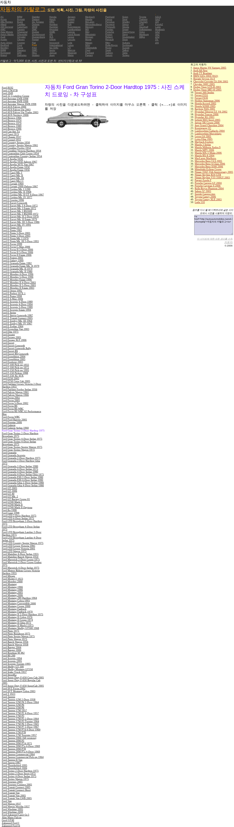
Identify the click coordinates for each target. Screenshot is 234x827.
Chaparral (22, 32)
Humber (53, 24)
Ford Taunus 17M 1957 (14, 710)
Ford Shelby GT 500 (13, 666)
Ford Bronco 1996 (11, 128)
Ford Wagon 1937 (11, 803)
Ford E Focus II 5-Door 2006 (17, 252)
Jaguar (53, 52)
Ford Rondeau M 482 (13, 652)
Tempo (125, 55)
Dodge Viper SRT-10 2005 (207, 89)
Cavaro (21, 29)
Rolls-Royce (111, 45)
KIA (70, 24)
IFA (51, 34)
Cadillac (21, 24)
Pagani (89, 55)
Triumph (143, 22)
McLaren (89, 22)
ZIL (157, 39)
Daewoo (21, 50)
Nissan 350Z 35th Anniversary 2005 (214, 172)
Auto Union (6, 42)
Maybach (90, 17)
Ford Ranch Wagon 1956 (15, 641)
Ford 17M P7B (10, 90)
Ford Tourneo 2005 (12, 781)
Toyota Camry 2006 (205, 196)
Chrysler (21, 37)
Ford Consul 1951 (11, 139)
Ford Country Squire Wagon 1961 (20, 145)
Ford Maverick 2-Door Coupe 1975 (21, 559)
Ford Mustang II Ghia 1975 (16, 622)
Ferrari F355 (201, 95)
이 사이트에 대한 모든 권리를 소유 (214, 239)
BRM (19, 17)
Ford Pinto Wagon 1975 (14, 639)
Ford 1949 (7, 93)
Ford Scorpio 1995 (12, 661)
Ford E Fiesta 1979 (12, 227)
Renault (109, 39)
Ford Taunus (8, 696)
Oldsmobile (91, 47)
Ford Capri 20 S (10, 134)
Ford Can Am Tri (11, 131)
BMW (3, 50)
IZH (157, 22)
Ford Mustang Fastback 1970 (17, 611)
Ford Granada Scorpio (13, 455)
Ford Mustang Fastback (14, 609)
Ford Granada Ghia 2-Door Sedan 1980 (23, 482)
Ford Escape (8, 334)
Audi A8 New (200, 70)
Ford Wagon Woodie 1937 (16, 806)
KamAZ (159, 24)
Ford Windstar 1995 (12, 809)
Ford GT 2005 (9, 488)
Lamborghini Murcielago (208, 133)
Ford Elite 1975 (10, 331)
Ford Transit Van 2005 (14, 795)
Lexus (71, 37)
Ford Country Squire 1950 (16, 142)
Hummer (53, 27)
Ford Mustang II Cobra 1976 (17, 617)
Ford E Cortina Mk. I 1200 (16, 189)
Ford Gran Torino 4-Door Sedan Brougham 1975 (19, 443)
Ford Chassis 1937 (11, 137)
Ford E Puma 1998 (12, 296)
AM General (6, 27)
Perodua (109, 22)
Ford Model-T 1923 (12, 578)
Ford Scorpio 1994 (12, 658)
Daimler (36, 17)
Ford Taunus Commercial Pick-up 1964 (23, 757)
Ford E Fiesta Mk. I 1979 (15, 238)
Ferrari (35, 39)
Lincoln (71, 39)
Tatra (125, 52)
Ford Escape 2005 (11, 337)
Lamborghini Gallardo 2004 (210, 130)
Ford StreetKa (9, 674)
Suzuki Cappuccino (205, 194)
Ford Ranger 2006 (11, 650)
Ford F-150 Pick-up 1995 (15, 370)
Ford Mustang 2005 (12, 592)
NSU (87, 45)
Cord (19, 45)
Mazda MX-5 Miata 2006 (208, 152)
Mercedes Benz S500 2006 (209, 166)
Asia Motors (6, 32)
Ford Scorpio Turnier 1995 (16, 663)
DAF (19, 52)
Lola (70, 42)
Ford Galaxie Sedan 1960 (15, 427)
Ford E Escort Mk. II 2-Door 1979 (20, 216)
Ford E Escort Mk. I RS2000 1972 (20, 213)
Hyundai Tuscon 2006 (206, 114)
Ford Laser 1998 (10, 512)
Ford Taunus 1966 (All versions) (19, 737)
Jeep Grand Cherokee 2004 (209, 125)
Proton (108, 34)
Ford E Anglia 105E (12, 159)
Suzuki (125, 47)
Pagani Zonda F (203, 180)
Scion (125, 17)
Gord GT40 (8, 820)
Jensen (71, 17)
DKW (34, 27)
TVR (141, 24)
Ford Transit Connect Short (16, 790)
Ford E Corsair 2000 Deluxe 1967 (20, 186)
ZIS (157, 42)
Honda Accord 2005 (205, 103)
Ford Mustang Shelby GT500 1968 (20, 628)
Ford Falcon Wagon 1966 (15, 394)
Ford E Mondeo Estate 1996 (17, 279)
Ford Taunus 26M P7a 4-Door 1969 (21, 751)
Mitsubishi (90, 34)
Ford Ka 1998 (9, 510)
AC (2, 17)
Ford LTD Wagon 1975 (14, 551)
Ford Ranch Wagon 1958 (15, 644)
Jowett (71, 19)
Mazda (88, 19)
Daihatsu (22, 55)
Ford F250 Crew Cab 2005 (16, 381)
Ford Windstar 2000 (12, 812)
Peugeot (109, 24)
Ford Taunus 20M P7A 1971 (17, 743)
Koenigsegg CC (203, 128)
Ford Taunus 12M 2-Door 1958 (18, 699)
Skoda (125, 27)
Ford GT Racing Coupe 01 (16, 499)
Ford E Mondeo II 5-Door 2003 (19, 285)
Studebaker (128, 37)
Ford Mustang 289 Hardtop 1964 (19, 598)
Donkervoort (38, 34)
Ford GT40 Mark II (12, 504)
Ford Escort (8, 342)
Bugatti (21, 19)
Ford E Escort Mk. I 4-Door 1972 (20, 205)
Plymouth (110, 27)
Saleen (109, 52)
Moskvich (160, 29)
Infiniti (52, 39)
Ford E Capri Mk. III (13, 178)
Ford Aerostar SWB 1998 (15, 101)
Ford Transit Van (11, 792)
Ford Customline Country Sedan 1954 (22, 156)
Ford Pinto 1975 (10, 630)
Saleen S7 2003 (203, 191)
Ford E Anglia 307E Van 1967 (18, 164)
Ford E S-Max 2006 (12, 298)
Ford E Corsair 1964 (13, 183)
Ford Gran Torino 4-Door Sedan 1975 (22, 438)
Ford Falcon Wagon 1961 (15, 392)
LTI (69, 47)
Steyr (125, 34)
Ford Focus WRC (11, 416)
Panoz (108, 19)
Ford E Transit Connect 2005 (17, 318)
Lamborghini (74, 29)
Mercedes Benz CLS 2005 (208, 161)
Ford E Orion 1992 (12, 290)
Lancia (71, 32)
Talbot (125, 50)
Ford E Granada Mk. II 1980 (17, 271)
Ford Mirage (8, 576)
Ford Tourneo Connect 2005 (17, 784)
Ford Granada (9, 452)
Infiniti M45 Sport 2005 (207, 119)
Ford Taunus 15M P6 (13, 707)
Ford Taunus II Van (12, 759)
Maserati (72, 52)
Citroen (21, 39)
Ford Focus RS (9, 405)
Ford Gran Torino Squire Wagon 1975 (22, 447)
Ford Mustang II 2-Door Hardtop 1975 (22, 614)
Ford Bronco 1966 (11, 117)
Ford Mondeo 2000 (12, 581)
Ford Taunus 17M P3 (13, 716)
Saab (108, 50)
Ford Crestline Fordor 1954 (16, 148)
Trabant (143, 19)
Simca (125, 24)
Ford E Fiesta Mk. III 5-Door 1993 (20, 241)
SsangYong (128, 32)
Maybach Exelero (204, 141)
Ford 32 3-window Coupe (15, 95)
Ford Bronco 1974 (11, 120)
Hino (34, 52)
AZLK (158, 17)
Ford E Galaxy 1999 (13, 260)
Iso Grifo (53, 47)
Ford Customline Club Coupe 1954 (20, 153)
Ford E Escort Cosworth (14, 202)
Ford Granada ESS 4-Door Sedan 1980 (22, 480)
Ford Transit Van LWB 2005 (17, 798)
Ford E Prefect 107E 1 (14, 293)
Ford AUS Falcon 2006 (14, 106)
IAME (52, 32)
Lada (158, 27)
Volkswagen (145, 29)
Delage (36, 24)
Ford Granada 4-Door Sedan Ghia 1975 (23, 474)
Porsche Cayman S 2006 (208, 185)
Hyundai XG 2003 (204, 117)
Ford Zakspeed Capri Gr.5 (15, 814)
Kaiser (71, 22)
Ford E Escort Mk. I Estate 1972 (19, 208)
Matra (71, 55)
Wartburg (144, 34)
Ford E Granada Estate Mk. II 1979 (20, 266)
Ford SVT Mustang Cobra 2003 (18, 691)
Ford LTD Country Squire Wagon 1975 (22, 543)
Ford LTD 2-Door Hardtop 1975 (19, 515)
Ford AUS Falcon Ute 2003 (16, 109)
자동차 (228, 242)
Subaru (126, 42)
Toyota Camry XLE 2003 (208, 199)
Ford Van (7, 801)
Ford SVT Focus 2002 (13, 688)
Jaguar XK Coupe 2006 (207, 122)
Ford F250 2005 (10, 378)
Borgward (5, 52)
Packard (89, 52)
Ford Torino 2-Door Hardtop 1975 (20, 770)
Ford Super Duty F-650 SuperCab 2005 (23, 685)
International (56, 45)
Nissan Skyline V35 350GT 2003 (212, 177)
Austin (3, 39)
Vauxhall (143, 27)
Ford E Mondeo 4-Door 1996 (17, 274)
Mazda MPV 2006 (204, 150)
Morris (88, 39)
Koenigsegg (74, 27)
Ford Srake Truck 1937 (14, 672)
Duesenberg (38, 37)
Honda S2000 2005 (205, 106)
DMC (34, 29)
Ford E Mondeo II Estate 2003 (18, 287)
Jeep (52, 55)
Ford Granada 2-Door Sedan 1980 (20, 466)
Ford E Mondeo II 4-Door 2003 (19, 282)
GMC (34, 50)
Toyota (142, 17)
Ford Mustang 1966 (12, 587)
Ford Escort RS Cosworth (15, 353)
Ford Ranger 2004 (11, 647)
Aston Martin (7, 34)
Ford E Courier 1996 (13, 200)
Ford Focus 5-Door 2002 (15, 403)
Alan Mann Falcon (11, 817)
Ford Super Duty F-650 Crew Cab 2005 (23, 677)
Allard (3, 24)
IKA (51, 37)
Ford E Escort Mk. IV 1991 (16, 224)
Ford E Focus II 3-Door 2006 (17, 249)
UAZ (157, 32)
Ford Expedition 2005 (13, 359)
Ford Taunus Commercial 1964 (18, 754)
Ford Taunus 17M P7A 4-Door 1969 (21, 729)
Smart (125, 29)
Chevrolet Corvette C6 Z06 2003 (210, 81)
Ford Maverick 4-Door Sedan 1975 (20, 567)
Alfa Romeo (6, 22)
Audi (2, 37)
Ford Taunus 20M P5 (13, 740)
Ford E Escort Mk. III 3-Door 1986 (21, 222)
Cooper (21, 42)
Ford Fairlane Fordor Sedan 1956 (19, 389)
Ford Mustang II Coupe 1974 (17, 619)
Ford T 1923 (8, 694)
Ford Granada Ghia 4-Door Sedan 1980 (23, 485)
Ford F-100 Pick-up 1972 (15, 367)
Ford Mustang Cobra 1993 (16, 600)
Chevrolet (22, 34)
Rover (108, 47)
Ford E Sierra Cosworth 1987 (17, 315)
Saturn (108, 55)
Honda (52, 17)
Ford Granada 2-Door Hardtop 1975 (21, 458)
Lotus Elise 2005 (204, 139)
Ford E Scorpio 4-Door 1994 (17, 304)
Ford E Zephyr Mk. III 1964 (17, 320)
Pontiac (109, 29)
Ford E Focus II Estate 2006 (17, 255)
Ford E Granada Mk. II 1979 (17, 268)
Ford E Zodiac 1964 (12, 326)
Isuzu (52, 50)
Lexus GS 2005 (203, 136)
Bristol (3, 55)
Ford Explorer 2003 (12, 362)
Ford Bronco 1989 (11, 126)
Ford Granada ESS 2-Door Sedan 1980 (22, 477)
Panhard (109, 17)
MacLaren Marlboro (205, 158)
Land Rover (74, 34)
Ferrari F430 (201, 97)
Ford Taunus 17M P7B (14, 732)
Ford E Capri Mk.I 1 (13, 180)
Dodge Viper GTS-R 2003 (207, 87)
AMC (2, 29)
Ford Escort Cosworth (13, 345)
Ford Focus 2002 (11, 397)
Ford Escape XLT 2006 (14, 340)
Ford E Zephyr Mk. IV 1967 (17, 323)
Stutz (125, 39)
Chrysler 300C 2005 (204, 84)
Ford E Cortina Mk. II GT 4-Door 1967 (23, 194)
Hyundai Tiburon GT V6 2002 (211, 111)
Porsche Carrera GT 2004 (208, 183)
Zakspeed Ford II (11, 825)
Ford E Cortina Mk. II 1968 (16, 191)
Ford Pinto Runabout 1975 (16, 633)
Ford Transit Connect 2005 (16, 787)
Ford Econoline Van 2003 (15, 329)
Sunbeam (127, 45)
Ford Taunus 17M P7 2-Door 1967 (20, 726)
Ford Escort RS (10, 351)
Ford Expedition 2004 (13, 356)
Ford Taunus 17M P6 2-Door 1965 (20, 724)
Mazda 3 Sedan (203, 144)
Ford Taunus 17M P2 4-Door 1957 (20, 713)
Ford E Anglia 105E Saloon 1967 (19, 161)
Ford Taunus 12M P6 (13, 705)
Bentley (4, 47)
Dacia (20, 47)
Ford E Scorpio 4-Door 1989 (17, 301)
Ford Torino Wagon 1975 (15, 779)
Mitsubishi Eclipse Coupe (208, 169)
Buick (20, 22)
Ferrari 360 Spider (204, 92)
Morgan (89, 37)
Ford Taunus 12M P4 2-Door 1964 (20, 702)
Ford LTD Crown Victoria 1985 (18, 545)
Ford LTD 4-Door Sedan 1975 (18, 518)
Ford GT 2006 (9, 491)
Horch (52, 19)
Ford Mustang (9, 584)
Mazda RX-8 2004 (204, 155)
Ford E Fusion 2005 (12, 257)
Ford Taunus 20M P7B (14, 748)
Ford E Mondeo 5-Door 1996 (17, 277)
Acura (3, 19)
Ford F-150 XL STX (13, 375)
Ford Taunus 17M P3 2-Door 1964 (20, 718)
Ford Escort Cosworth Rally (16, 348)
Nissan (88, 42)
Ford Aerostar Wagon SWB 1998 (19, 104)
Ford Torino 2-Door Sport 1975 (19, 773)
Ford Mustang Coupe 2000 (16, 606)
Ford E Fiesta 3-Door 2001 (16, 233)
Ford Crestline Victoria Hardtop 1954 (21, 150)
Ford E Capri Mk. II (12, 175)
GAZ (157, 19)
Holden (36, 55)
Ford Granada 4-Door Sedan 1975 (20, 469)
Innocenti (54, 42)
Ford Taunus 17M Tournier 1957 (19, 735)
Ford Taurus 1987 (11, 762)
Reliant (109, 37)
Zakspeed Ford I (10, 823)
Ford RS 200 (8, 655)
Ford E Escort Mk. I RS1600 (17, 211)
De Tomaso (38, 22)
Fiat (34, 42)
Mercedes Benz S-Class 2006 (210, 163)
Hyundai (53, 29)
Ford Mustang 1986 (12, 589)
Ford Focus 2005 (11, 400)
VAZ (157, 34)
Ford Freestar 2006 (12, 422)
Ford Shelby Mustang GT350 (17, 669)
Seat (124, 19)
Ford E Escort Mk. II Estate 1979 (19, 219)
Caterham (22, 27)
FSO (34, 47)
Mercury (89, 27)
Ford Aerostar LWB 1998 (15, 98)
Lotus (71, 45)
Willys (142, 37)
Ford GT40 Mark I (12, 501)
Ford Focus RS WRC (13, 408)
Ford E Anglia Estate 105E (16, 167)
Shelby (126, 22)
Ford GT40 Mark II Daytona (17, 507)
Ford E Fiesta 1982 (12, 230)
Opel (87, 50)
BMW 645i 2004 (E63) (205, 76)
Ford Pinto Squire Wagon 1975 (18, 636)
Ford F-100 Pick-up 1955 (15, 364)
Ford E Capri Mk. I (12, 172)
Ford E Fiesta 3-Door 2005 (16, 235)
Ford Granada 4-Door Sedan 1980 (20, 471)
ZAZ (157, 37)
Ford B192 (7, 87)
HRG (51, 22)
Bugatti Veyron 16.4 (204, 78)
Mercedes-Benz (93, 24)
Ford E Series (9, 312)
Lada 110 (200, 202)
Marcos (71, 50)
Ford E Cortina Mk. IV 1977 (17, 197)
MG (87, 29)
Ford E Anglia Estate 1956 (16, 170)
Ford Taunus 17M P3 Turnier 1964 (20, 721)
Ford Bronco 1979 (11, 123)
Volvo (142, 32)
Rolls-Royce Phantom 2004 (209, 188)
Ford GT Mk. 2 (10, 496)
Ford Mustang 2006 (12, 595)
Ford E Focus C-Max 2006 (16, 246)
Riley (107, 42)
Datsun (36, 19)
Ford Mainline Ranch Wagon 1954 (20, 556)
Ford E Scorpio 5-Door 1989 (17, 307)
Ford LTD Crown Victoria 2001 (18, 548)
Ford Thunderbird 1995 (14, 765)
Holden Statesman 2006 (207, 100)
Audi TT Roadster (202, 73)
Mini (87, 32)
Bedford (4, 45)
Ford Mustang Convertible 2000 (19, 603)
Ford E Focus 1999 (12, 244)
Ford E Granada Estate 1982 (17, 263)
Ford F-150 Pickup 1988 (15, 373)
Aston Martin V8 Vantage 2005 (209, 67)
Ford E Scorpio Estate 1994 (16, 309)
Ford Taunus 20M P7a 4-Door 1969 (21, 746)
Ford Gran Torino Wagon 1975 (18, 449)
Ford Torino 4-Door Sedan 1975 (19, 776)
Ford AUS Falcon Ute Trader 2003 (20, 112)
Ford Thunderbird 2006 (14, 768)
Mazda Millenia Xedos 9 (208, 147)
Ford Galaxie (9, 425)
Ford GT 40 (8, 493)
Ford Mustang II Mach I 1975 (18, 625)
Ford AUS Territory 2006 (15, 115)
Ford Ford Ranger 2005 (14, 419)
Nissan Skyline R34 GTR (208, 174)
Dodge (35, 32)
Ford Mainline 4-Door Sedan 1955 (20, 554)
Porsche (109, 32)
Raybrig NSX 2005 (205, 108)
